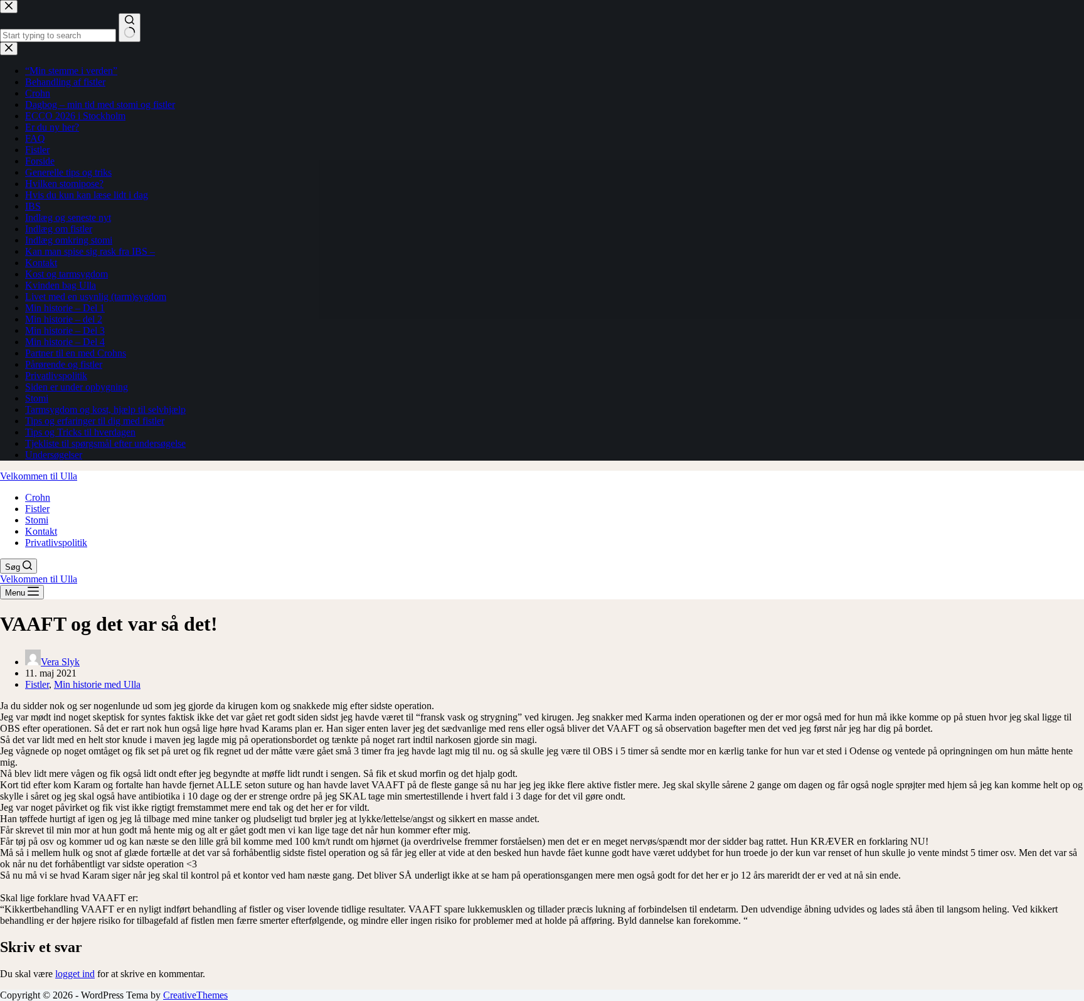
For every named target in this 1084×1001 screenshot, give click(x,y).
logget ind (75, 973)
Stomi (36, 520)
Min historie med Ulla (97, 684)
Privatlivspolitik (56, 542)
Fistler (37, 508)
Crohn (37, 497)
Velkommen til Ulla (38, 476)
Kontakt (41, 531)
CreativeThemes (195, 995)
